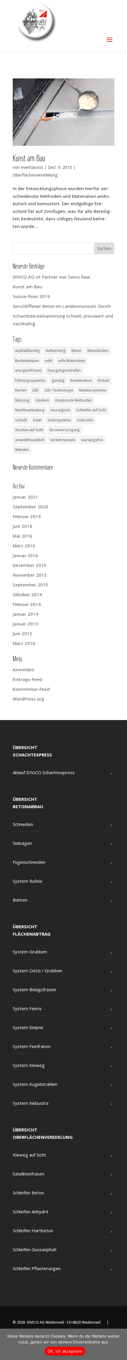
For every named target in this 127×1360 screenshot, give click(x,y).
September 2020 (30, 507)
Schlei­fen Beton (28, 1193)
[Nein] (120, 1344)
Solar (37, 420)
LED (35, 390)
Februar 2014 (27, 604)
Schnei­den (23, 824)
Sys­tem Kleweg (29, 1065)
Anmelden (23, 669)
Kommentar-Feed (31, 689)
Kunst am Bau (29, 159)
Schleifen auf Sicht (91, 410)
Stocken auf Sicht (29, 429)
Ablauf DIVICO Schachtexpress (44, 772)
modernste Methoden (73, 400)
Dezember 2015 (29, 565)
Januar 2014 (25, 614)
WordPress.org (28, 699)
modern (42, 400)
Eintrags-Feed (27, 679)
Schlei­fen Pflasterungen (37, 1268)
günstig (57, 380)
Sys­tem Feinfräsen (32, 1046)
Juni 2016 (22, 526)
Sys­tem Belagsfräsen (34, 989)
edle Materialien (71, 360)
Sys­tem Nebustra (30, 1103)
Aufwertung (56, 350)
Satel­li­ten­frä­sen (28, 1174)
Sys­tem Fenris (27, 1008)
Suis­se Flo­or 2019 (31, 296)
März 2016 (24, 546)
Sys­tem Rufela (27, 881)
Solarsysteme (59, 420)
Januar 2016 (25, 555)
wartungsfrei (92, 439)
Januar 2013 (25, 624)
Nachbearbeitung (30, 410)
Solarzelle (85, 420)
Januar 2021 (25, 497)
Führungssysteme (30, 380)
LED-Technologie (59, 390)
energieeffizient (28, 370)
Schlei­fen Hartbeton (33, 1230)
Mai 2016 (22, 536)
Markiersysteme (92, 390)
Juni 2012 (22, 633)
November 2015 (30, 575)
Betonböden (98, 350)
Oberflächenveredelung (35, 175)
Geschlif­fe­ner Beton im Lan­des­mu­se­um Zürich (62, 306)
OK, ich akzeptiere (65, 1351)
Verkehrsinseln (62, 439)
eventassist (32, 167)
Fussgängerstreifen (64, 370)
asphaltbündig (27, 350)
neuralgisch (60, 410)
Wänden (22, 449)
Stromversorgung (64, 429)
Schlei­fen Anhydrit (30, 1212)
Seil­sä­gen (22, 843)
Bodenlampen (27, 360)
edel (48, 360)
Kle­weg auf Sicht (29, 1155)
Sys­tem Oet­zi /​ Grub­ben (37, 970)
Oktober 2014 (27, 594)
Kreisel (103, 380)
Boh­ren (20, 900)
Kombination (81, 380)
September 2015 (30, 585)
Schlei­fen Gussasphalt (35, 1249)
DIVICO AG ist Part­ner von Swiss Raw (51, 277)
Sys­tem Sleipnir (28, 1027)
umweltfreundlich (29, 439)
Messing (22, 400)
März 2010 (24, 643)
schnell (21, 420)
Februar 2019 (27, 516)
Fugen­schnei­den (29, 862)
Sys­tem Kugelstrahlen (35, 1084)
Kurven (21, 390)
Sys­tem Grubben (30, 952)
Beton (76, 350)
